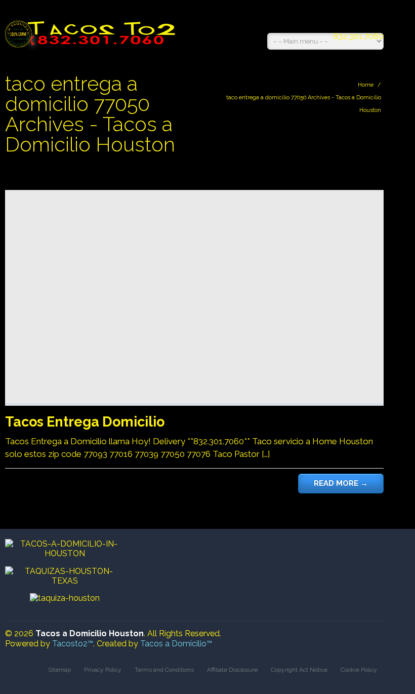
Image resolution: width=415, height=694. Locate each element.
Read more (341, 483)
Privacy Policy (102, 669)
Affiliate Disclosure (232, 669)
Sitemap (59, 669)
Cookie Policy (359, 669)
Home (366, 85)
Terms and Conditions (164, 669)
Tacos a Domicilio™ (176, 643)
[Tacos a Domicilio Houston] (92, 29)
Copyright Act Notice (299, 669)
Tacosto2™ (72, 643)
